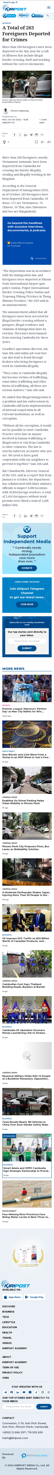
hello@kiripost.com (15, 1438)
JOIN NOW (27, 604)
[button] (36, 141)
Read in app (9, 2)
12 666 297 (18, 1432)
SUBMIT (27, 648)
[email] (36, 135)
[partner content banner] (27, 241)
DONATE (27, 568)
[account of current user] (47, 15)
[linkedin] (25, 135)
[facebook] (14, 135)
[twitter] (20, 135)
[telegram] (31, 135)
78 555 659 (35, 1432)
